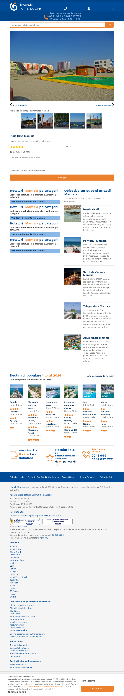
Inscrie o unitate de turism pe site (26, 637)
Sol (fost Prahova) (105, 413)
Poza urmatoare (104, 105)
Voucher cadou (17, 628)
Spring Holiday (68, 419)
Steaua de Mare (51, 403)
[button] (42, 692)
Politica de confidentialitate (23, 653)
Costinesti (14, 557)
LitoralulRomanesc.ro (20, 487)
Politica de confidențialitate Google (49, 686)
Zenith (13, 402)
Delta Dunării (106, 477)
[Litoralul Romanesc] (24, 6)
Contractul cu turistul (20, 648)
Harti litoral (15, 614)
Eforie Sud (15, 555)
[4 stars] (19, 147)
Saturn (13, 569)
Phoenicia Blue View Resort (69, 405)
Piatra (12, 594)
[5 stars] (22, 147)
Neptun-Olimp (17, 560)
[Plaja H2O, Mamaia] (62, 66)
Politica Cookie (27, 686)
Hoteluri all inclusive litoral (22, 616)
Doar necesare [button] (88, 681)
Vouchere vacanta (18, 622)
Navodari (14, 583)
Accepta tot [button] (97, 689)
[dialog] (62, 685)
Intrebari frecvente (19, 651)
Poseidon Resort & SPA (89, 413)
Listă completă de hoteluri (100, 376)
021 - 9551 (23, 526)
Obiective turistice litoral (21, 608)
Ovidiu (13, 597)
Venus (13, 566)
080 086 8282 (57, 535)
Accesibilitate (68, 477)
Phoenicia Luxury (33, 419)
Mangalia (14, 571)
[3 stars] (16, 147)
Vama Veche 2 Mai (18, 577)
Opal (84, 402)
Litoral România (87, 477)
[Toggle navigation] (113, 8)
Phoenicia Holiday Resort (33, 405)
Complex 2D (70, 430)
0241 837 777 (72, 16)
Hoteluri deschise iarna (21, 667)
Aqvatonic (51, 424)
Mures (104, 402)
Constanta (15, 574)
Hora (103, 424)
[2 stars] (14, 147)
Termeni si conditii (18, 645)
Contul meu (53, 477)
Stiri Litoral (15, 611)
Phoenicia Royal (33, 431)
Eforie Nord (15, 552)
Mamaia (13, 546)
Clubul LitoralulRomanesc (22, 605)
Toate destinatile (18, 665)
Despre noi (15, 656)
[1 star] (11, 147)
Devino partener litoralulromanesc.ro (27, 634)
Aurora (13, 421)
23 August (14, 591)
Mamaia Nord (16, 549)
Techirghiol (15, 580)
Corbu (13, 588)
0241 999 (55, 16)
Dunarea (14, 411)
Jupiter (13, 563)
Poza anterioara (19, 105)
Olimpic (86, 424)
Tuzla (12, 585)
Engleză (31, 477)
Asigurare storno (18, 625)
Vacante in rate (17, 619)
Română (40, 477)
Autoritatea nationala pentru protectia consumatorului (35, 515)
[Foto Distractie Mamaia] (28, 121)
